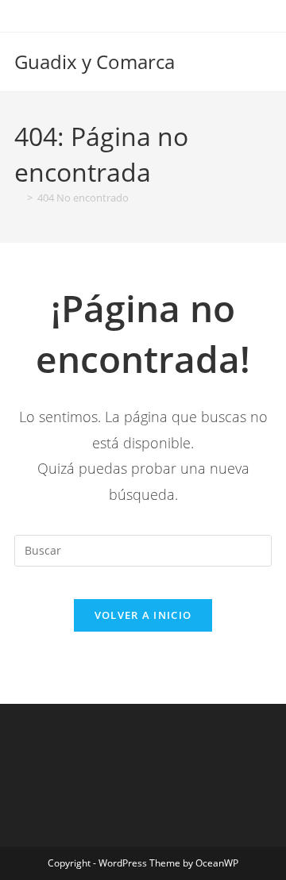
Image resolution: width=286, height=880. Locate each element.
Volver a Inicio (143, 615)
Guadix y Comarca (94, 61)
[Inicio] (18, 197)
